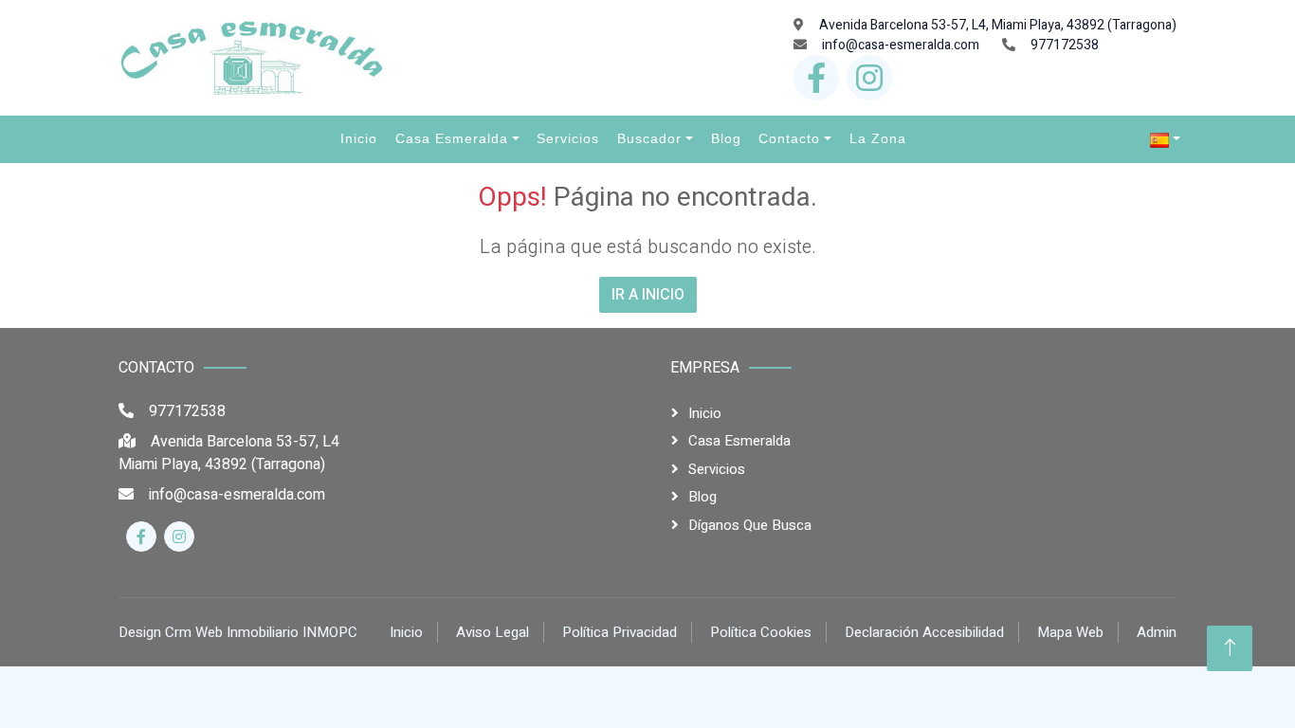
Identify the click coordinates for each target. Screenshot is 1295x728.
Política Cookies (761, 632)
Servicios (716, 469)
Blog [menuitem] (726, 138)
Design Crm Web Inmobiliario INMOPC (238, 632)
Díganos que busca (750, 525)
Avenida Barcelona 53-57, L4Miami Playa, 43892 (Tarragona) (229, 453)
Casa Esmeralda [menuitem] (451, 138)
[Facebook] (816, 77)
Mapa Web (1070, 632)
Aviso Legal (492, 632)
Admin (1156, 632)
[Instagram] (869, 77)
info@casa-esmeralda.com (900, 45)
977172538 (1065, 45)
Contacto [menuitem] (789, 138)
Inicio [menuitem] (358, 138)
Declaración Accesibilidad (924, 632)
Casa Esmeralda (739, 440)
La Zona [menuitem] (877, 138)
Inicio (704, 413)
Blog (702, 496)
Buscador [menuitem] (649, 138)
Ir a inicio (647, 294)
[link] (1165, 139)
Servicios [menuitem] (568, 138)
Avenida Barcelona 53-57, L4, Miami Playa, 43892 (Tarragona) (997, 25)
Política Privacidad (619, 632)
